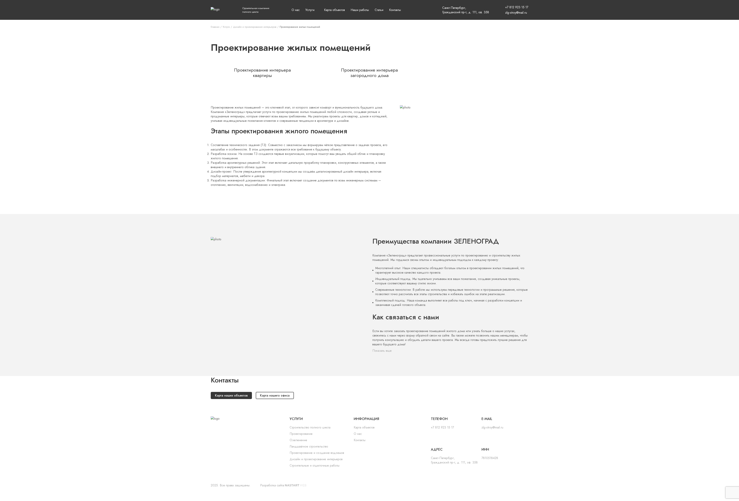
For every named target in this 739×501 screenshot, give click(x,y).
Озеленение (301, 36)
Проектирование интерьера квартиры (397, 76)
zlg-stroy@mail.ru (516, 12)
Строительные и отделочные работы (305, 73)
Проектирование (303, 30)
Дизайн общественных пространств (395, 86)
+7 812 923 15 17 (516, 7)
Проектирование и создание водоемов (306, 53)
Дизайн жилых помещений (354, 65)
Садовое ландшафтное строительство (352, 48)
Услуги (309, 10)
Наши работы (360, 10)
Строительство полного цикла (307, 23)
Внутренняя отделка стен (352, 80)
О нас (296, 10)
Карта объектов (334, 10)
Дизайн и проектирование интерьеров (309, 63)
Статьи (379, 10)
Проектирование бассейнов (354, 55)
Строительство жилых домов (354, 25)
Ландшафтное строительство (302, 44)
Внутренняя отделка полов (353, 75)
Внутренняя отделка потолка (354, 86)
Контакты (395, 10)
